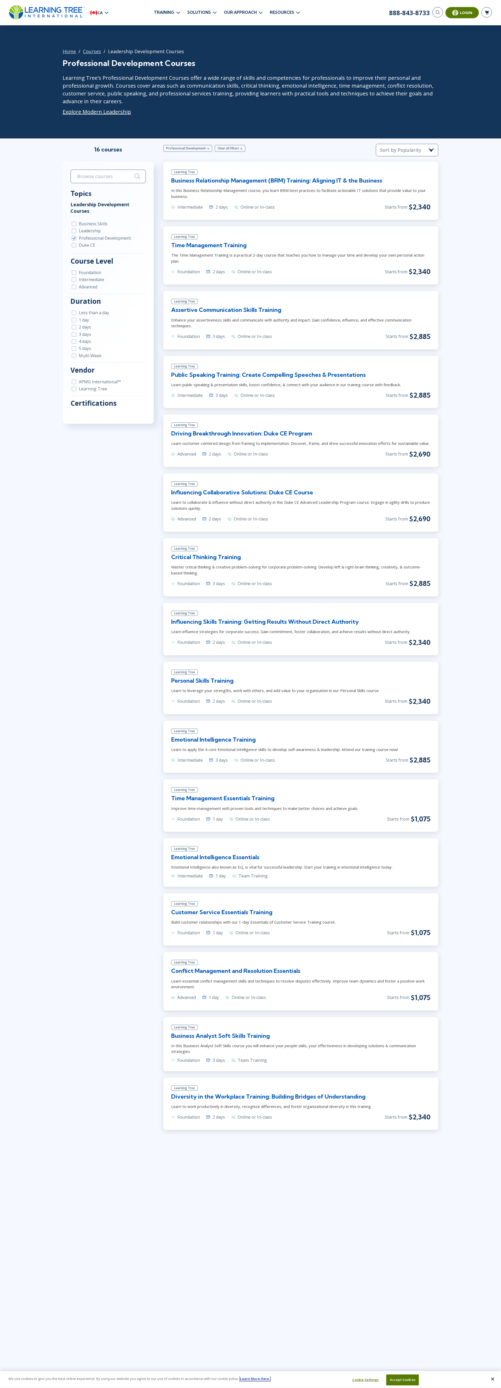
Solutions (199, 12)
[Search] (437, 12)
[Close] (492, 1379)
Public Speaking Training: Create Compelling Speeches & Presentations (268, 374)
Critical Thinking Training (206, 557)
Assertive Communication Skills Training (226, 309)
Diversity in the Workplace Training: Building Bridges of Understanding (268, 1096)
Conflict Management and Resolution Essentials (235, 970)
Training (164, 12)
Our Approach (240, 12)
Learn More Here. (255, 1378)
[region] (250, 1379)
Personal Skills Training (202, 680)
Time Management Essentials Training (223, 798)
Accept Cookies (402, 1379)
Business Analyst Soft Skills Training (220, 1035)
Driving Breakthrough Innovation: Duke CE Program (241, 433)
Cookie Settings (365, 1379)
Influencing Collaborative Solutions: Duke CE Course (242, 492)
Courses (92, 51)
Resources (282, 12)
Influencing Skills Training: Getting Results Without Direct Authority (265, 621)
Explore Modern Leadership (97, 111)
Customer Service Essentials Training (221, 912)
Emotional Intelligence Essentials (215, 857)
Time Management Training (209, 245)
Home (69, 51)
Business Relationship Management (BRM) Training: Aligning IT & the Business (276, 180)
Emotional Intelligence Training (213, 739)
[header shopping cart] (486, 12)
